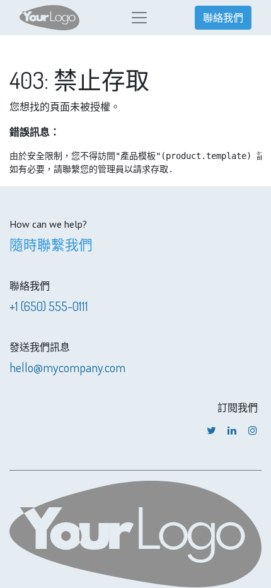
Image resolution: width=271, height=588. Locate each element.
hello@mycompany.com (67, 367)
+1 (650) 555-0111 (48, 306)
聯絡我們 (223, 17)
